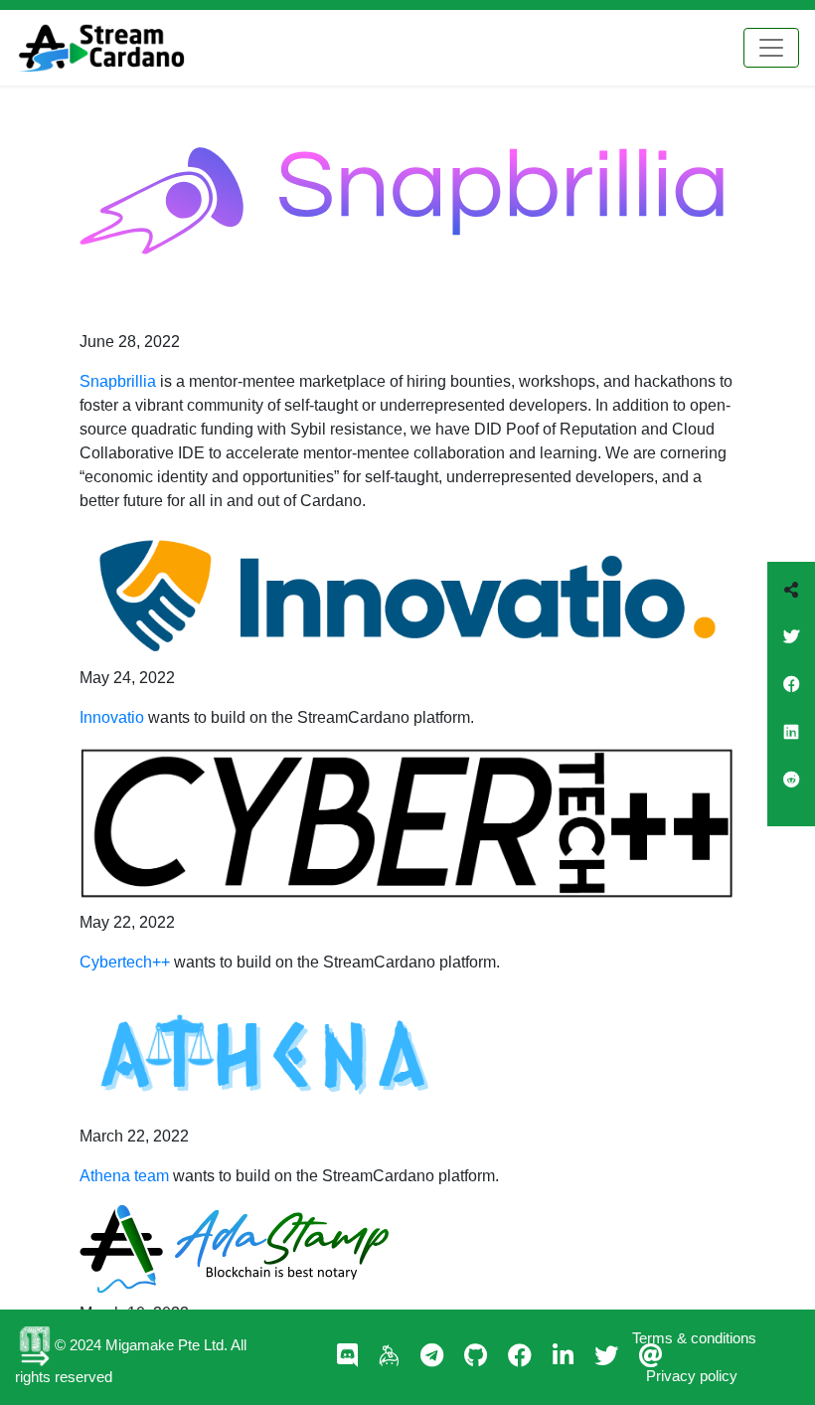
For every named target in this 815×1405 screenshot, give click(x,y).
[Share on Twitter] (791, 649)
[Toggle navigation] (771, 48)
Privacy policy (691, 1375)
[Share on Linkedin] (791, 745)
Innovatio (112, 717)
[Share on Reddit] (791, 792)
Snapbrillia (118, 381)
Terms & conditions (694, 1337)
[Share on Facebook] (791, 697)
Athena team (124, 1175)
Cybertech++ (125, 962)
